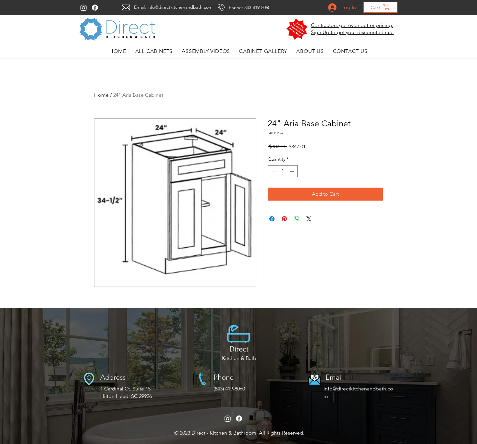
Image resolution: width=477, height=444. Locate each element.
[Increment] (292, 171)
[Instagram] (84, 8)
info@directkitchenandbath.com (180, 7)
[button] (297, 29)
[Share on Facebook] (272, 219)
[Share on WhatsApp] (296, 219)
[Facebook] (95, 8)
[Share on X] (309, 219)
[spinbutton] (282, 171)
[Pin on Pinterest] (284, 219)
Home (101, 95)
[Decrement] (273, 171)
